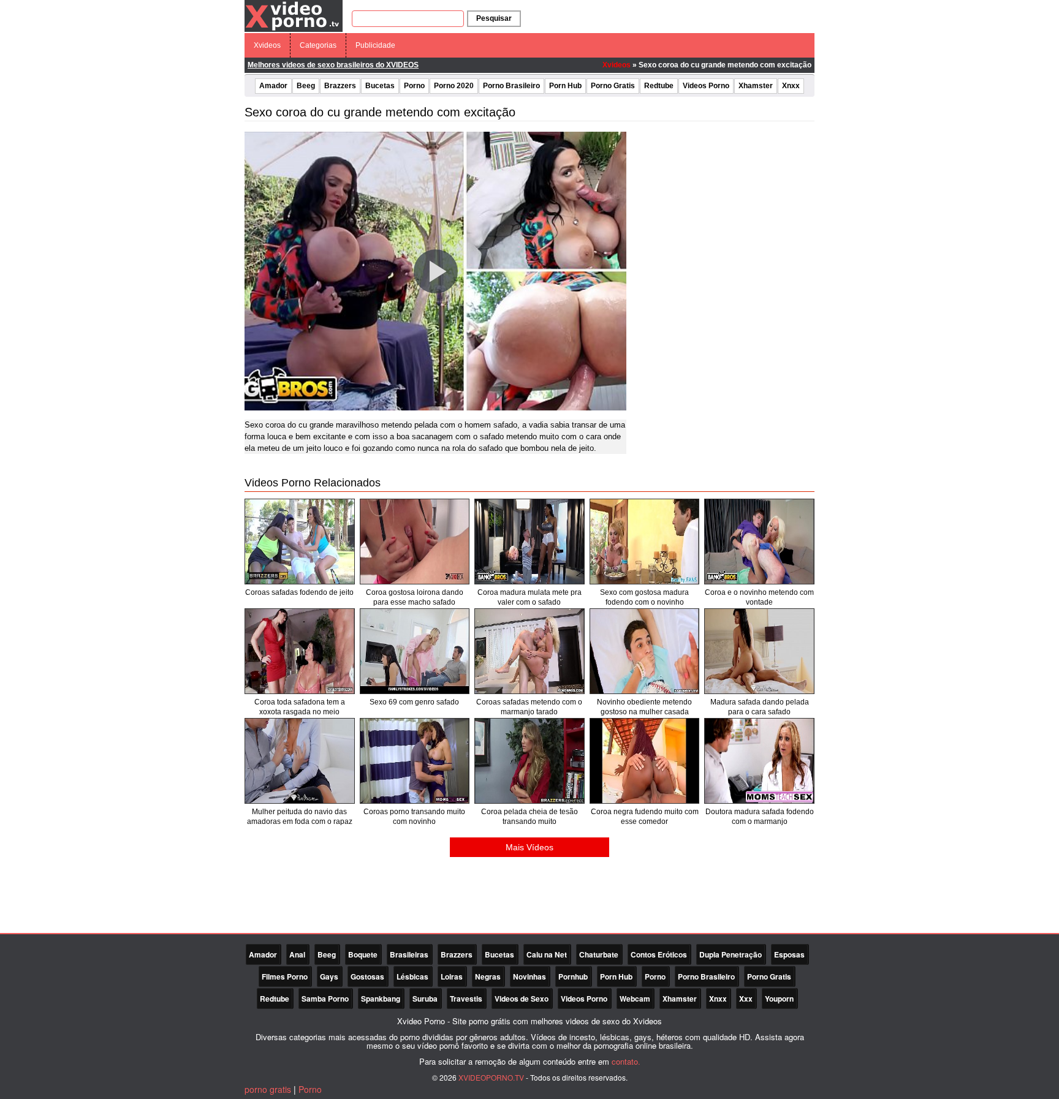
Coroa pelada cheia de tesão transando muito (529, 816)
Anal (297, 954)
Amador (273, 85)
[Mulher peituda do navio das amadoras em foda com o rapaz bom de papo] (299, 761)
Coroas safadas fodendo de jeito (299, 592)
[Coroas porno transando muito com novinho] (414, 761)
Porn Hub (565, 85)
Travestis (466, 998)
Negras (488, 976)
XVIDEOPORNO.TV (491, 1077)
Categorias (318, 45)
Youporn (779, 998)
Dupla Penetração (730, 954)
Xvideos (267, 45)
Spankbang (380, 998)
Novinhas (529, 976)
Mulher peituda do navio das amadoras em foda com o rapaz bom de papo (299, 821)
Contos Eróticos (659, 954)
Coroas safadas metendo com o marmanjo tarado (529, 707)
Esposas (789, 954)
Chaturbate (598, 954)
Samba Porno (325, 998)
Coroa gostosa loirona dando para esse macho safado (414, 597)
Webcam (635, 998)
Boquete (363, 954)
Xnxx (791, 85)
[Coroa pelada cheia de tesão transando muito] (529, 761)
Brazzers (340, 85)
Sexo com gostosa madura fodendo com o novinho (644, 597)
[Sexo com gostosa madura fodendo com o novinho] (644, 541)
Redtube (659, 85)
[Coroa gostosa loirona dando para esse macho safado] (414, 541)
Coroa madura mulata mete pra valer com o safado (529, 597)
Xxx (746, 998)
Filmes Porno (285, 976)
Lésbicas (412, 976)
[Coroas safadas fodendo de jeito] (299, 541)
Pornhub (573, 976)
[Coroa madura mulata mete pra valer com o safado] (529, 541)
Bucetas (380, 85)
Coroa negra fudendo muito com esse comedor (645, 816)
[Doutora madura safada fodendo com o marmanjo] (759, 761)
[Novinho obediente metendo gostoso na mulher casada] (644, 651)
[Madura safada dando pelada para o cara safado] (759, 651)
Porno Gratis (613, 85)
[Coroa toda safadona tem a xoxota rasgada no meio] (299, 651)
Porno (414, 85)
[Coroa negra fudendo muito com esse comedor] (644, 761)
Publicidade (375, 45)
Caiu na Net (546, 954)
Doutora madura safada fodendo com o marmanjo (759, 816)
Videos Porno (706, 85)
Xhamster (755, 85)
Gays (329, 976)
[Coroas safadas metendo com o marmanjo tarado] (529, 651)
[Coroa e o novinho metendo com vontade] (759, 541)
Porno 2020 (454, 85)
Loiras (452, 976)
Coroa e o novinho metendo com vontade (759, 597)
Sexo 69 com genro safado (414, 702)
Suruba (425, 998)
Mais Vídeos (529, 847)
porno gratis (268, 1089)
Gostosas (367, 976)
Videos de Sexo (521, 998)
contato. (626, 1061)
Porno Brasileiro (511, 85)
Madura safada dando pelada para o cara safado (759, 707)
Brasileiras (409, 954)
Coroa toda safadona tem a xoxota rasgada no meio (299, 707)
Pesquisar (494, 18)
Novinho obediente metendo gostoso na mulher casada (644, 707)
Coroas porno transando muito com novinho (414, 816)
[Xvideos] (294, 15)
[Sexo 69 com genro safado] (414, 651)
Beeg (306, 85)
